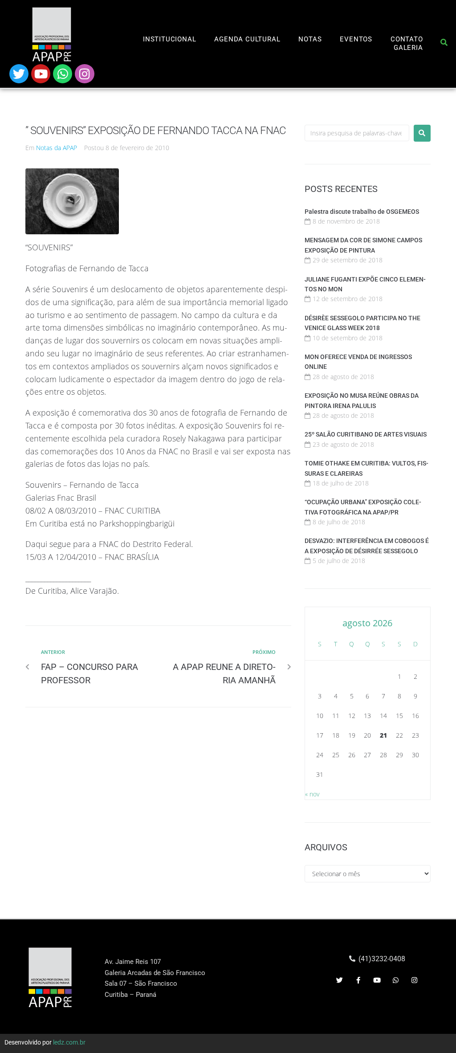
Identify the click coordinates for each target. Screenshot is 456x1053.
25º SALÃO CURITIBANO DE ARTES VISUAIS (366, 434)
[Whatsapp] (62, 73)
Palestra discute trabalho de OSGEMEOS (362, 211)
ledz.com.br (69, 1042)
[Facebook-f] (358, 980)
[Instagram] (84, 73)
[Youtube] (40, 73)
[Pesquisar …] (444, 44)
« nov (312, 794)
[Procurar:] (357, 133)
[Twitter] (18, 73)
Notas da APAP (56, 147)
